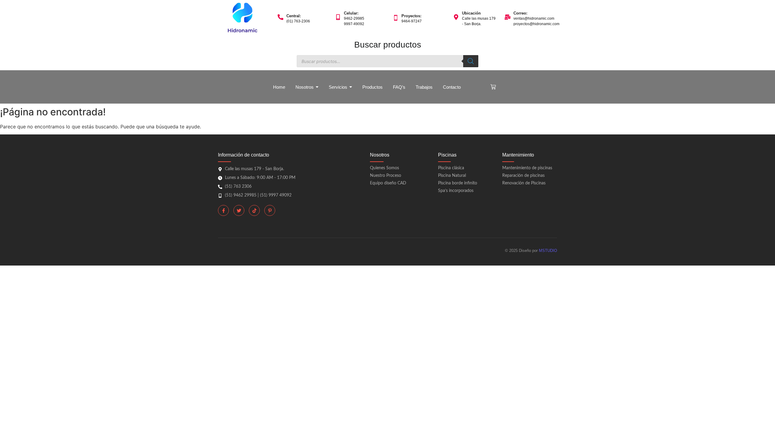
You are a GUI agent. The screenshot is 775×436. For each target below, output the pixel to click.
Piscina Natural (452, 175)
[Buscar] (470, 61)
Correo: (520, 13)
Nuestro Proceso (385, 175)
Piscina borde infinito (457, 183)
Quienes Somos (384, 168)
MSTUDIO (548, 250)
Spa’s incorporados (455, 191)
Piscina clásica (451, 168)
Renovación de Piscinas (524, 183)
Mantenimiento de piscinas (527, 168)
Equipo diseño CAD (388, 183)
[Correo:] (507, 17)
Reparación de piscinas (523, 175)
